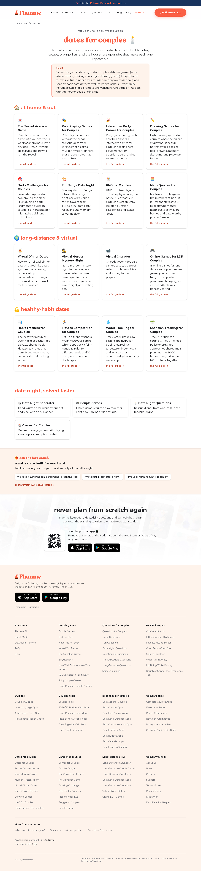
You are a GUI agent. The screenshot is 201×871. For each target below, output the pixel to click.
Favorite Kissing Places (158, 642)
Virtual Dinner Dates (26, 785)
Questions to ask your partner (66, 830)
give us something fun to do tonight (147, 476)
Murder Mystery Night (27, 779)
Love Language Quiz (26, 707)
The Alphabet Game (70, 779)
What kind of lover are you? (30, 830)
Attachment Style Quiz (27, 713)
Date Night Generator (71, 730)
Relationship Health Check (29, 718)
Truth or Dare (66, 637)
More (138, 12)
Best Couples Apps (112, 707)
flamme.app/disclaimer (91, 861)
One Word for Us (155, 631)
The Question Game (70, 654)
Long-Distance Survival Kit (116, 762)
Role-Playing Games (26, 774)
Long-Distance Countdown (73, 713)
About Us (151, 762)
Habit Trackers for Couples (29, 808)
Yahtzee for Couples (70, 791)
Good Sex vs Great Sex (158, 648)
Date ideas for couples (99, 830)
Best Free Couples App (115, 713)
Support (150, 779)
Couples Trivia (66, 808)
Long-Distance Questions (116, 665)
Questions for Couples (114, 631)
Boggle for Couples (69, 802)
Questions (96, 12)
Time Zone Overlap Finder (73, 718)
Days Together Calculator (72, 724)
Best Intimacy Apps (113, 730)
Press (149, 768)
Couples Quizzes (24, 701)
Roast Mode (21, 637)
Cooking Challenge (69, 785)
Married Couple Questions (116, 659)
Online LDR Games (113, 796)
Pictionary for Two (68, 796)
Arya (34, 844)
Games (83, 12)
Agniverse (24, 840)
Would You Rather (69, 648)
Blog (119, 12)
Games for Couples (69, 762)
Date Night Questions (114, 648)
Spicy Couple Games (70, 680)
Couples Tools (66, 701)
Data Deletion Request (159, 802)
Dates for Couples (24, 762)
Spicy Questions (111, 671)
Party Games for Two (26, 791)
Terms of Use (153, 785)
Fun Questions (110, 642)
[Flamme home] (28, 12)
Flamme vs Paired (156, 707)
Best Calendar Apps (113, 741)
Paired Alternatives (156, 713)
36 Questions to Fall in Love (74, 674)
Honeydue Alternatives (158, 724)
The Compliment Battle (71, 774)
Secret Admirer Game (27, 768)
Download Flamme (25, 642)
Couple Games (67, 631)
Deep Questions (111, 637)
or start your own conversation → (35, 484)
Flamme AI (68, 12)
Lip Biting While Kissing (159, 665)
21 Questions (66, 659)
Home (54, 12)
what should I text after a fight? (102, 476)
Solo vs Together (155, 654)
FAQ (128, 12)
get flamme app (170, 12)
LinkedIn (34, 607)
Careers (150, 774)
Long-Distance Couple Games (75, 686)
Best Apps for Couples (114, 701)
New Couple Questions (115, 654)
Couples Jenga (67, 768)
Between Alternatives (158, 718)
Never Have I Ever (69, 642)
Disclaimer (152, 796)
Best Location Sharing (114, 747)
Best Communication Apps (117, 724)
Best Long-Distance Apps (116, 718)
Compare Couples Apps (159, 701)
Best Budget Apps (112, 735)
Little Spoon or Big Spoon (160, 637)
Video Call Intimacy (156, 659)
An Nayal (49, 840)
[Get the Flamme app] (54, 540)
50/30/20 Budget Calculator (74, 707)
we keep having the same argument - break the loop (47, 476)
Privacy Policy (153, 791)
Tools (109, 12)
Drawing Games (23, 796)
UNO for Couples (24, 802)
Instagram (20, 607)
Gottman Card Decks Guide (161, 730)
